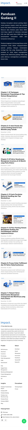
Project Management (6, 374)
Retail (16, 351)
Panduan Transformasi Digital (6, 387)
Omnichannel (4, 362)
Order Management (5, 358)
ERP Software (4, 349)
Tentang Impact (18, 386)
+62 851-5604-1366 (7, 414)
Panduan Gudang (5, 392)
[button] (26, 3)
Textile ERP (17, 360)
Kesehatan (17, 357)
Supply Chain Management (4, 368)
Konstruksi (17, 355)
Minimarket (17, 353)
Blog (2, 403)
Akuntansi (3, 351)
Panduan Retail (4, 399)
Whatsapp (5, 412)
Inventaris (3, 353)
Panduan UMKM (4, 401)
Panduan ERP (4, 390)
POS (2, 365)
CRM (2, 360)
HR (1, 378)
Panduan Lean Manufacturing (4, 396)
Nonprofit (17, 362)
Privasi (16, 389)
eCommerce (4, 376)
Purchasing (3, 356)
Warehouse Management (7, 372)
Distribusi (17, 349)
